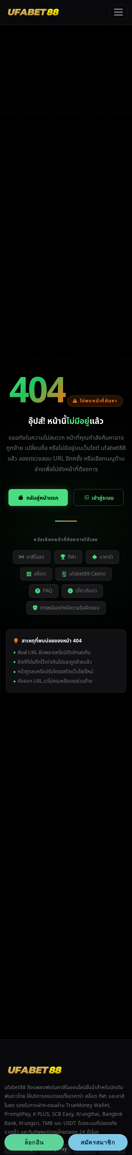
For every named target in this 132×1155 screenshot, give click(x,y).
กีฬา (72, 557)
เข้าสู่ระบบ (103, 497)
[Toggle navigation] (118, 12)
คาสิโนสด (35, 557)
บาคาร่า (106, 557)
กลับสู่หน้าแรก (42, 497)
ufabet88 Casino (87, 573)
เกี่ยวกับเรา (86, 590)
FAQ (47, 590)
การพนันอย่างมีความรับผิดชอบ (69, 607)
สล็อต (40, 573)
